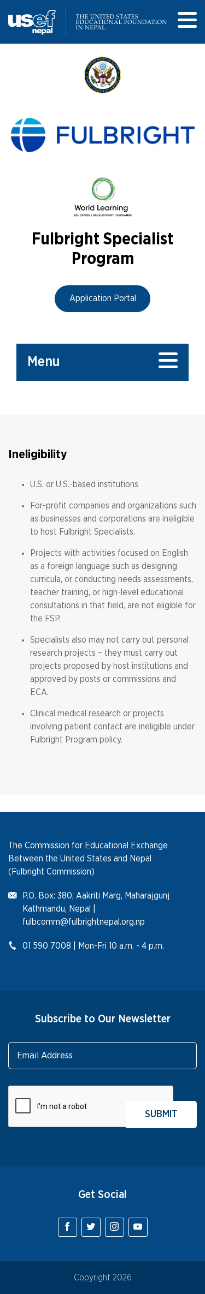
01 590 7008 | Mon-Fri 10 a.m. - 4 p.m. (93, 946)
